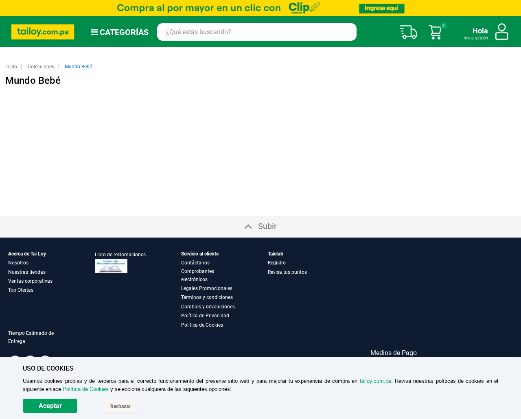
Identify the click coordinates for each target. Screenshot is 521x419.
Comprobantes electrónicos (197, 275)
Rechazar (120, 406)
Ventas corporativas (30, 281)
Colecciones (41, 67)
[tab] (42, 342)
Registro (277, 263)
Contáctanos (195, 263)
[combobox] (257, 32)
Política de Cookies (202, 325)
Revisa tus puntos (287, 272)
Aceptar (50, 406)
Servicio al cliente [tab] (200, 254)
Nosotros (18, 263)
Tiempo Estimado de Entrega (31, 337)
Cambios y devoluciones (208, 307)
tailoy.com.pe (375, 381)
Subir (267, 226)
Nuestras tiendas (27, 272)
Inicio (11, 67)
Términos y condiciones (207, 297)
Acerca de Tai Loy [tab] (27, 254)
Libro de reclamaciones (120, 255)
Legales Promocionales (206, 288)
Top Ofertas (20, 290)
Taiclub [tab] (275, 254)
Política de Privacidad (205, 316)
